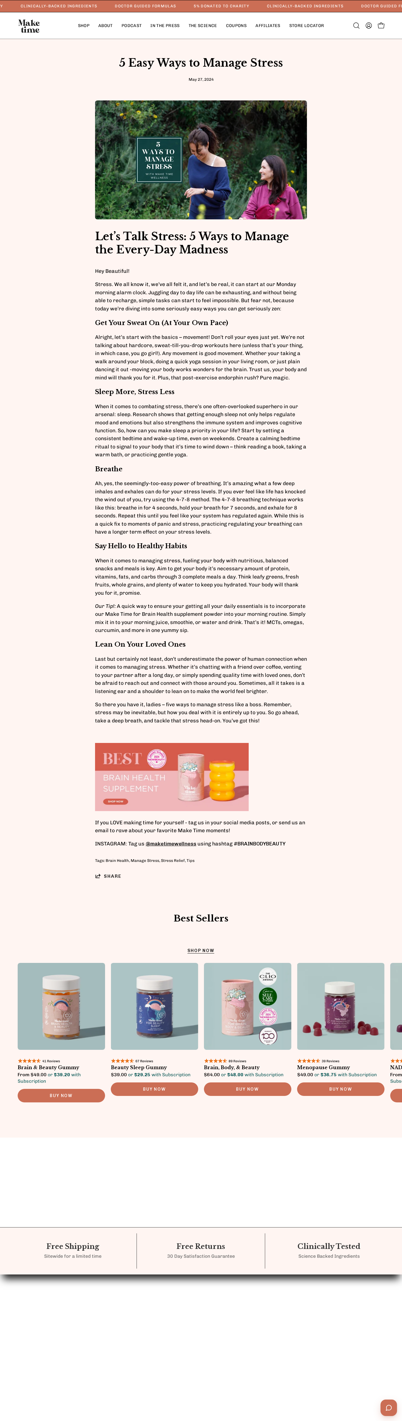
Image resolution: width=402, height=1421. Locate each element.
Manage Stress (145, 860)
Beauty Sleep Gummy (139, 1067)
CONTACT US (184, 1284)
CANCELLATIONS (246, 1313)
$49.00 (337, 1074)
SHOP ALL (124, 1305)
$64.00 (243, 1074)
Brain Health (117, 860)
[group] (201, 1035)
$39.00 (150, 1074)
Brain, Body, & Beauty (232, 1067)
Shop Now (200, 950)
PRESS (177, 1305)
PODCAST (180, 1294)
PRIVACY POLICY (246, 1284)
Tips (191, 860)
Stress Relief (173, 860)
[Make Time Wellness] (29, 25)
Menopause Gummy (323, 1067)
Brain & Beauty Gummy (48, 1067)
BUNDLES (123, 1284)
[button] (105, 25)
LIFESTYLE (125, 1294)
